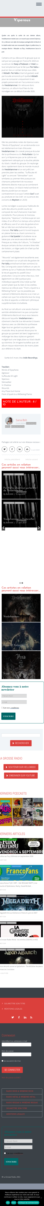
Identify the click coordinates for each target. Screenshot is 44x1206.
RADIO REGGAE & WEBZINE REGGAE (22, 1103)
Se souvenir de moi (12, 1060)
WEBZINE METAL (17, 426)
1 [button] (20, 583)
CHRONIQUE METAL (9, 503)
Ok (8, 1203)
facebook (19, 1017)
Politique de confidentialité (28, 1203)
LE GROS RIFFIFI (5, 801)
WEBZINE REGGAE (12, 839)
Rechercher (22, 743)
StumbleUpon (27, 449)
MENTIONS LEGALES (13, 1008)
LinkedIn (19, 449)
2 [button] (22, 583)
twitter (12, 1017)
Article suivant (31, 459)
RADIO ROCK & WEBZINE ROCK (19, 1091)
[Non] (41, 1198)
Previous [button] (3, 528)
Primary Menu (39, 4)
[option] (21, 499)
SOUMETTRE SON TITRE (14, 1003)
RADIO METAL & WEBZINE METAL (21, 1097)
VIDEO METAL (11, 949)
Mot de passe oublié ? (11, 1077)
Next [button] (39, 528)
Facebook (12, 449)
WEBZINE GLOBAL (16, 866)
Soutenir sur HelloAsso (22, 767)
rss (31, 1017)
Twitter (4, 449)
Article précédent (12, 459)
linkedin (25, 1017)
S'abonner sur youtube (22, 775)
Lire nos (11, 707)
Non (13, 1203)
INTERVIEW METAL (8, 474)
